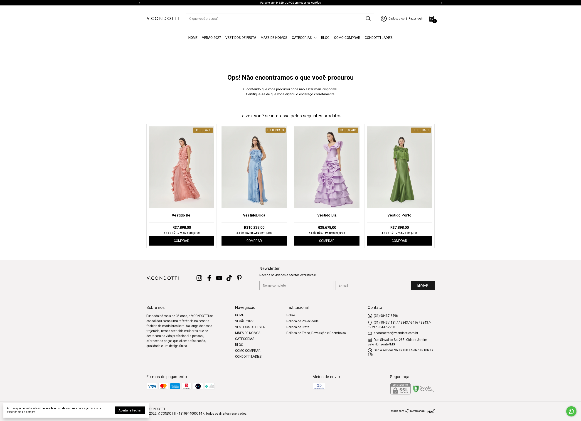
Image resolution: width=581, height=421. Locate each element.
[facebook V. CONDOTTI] (209, 278)
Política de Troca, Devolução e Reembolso (316, 333)
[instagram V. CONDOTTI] (199, 278)
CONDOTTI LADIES (379, 38)
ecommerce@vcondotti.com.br (396, 333)
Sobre (290, 315)
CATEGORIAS (302, 38)
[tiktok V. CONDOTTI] (229, 278)
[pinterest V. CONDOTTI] (239, 278)
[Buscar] (368, 18)
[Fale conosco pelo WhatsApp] (571, 411)
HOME (192, 38)
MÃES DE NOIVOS (274, 38)
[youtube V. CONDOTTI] (219, 278)
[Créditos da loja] (430, 411)
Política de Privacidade (302, 321)
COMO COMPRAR (347, 38)
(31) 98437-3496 (386, 315)
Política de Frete (297, 327)
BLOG (325, 38)
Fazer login (416, 18)
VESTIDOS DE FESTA (240, 38)
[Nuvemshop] (408, 412)
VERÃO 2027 (211, 38)
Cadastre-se (396, 18)
